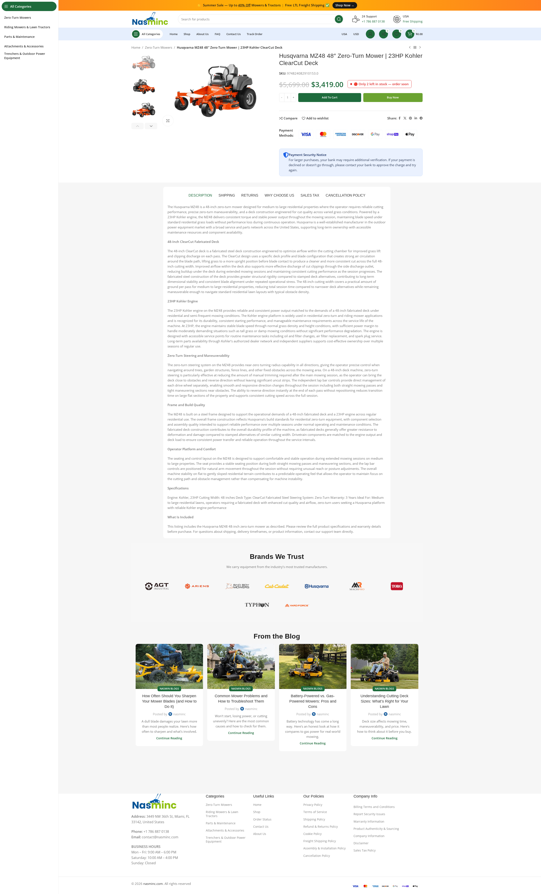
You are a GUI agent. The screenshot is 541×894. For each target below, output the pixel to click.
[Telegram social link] (421, 118)
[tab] (200, 195)
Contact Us (260, 827)
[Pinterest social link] (410, 118)
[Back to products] (414, 47)
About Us (259, 834)
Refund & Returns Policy (320, 827)
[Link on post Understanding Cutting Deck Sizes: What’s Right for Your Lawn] (384, 666)
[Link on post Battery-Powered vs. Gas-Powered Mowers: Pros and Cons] (313, 666)
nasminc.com (153, 883)
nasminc (179, 714)
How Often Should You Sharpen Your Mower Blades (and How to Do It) (169, 701)
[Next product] (420, 47)
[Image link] (154, 801)
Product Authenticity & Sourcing (376, 829)
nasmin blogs (169, 688)
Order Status (262, 819)
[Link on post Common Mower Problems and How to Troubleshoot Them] (241, 666)
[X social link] (405, 118)
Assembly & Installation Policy (324, 848)
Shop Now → (344, 5)
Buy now (393, 97)
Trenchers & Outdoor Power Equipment (226, 839)
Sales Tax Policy (365, 850)
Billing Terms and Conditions (374, 807)
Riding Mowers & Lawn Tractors (222, 814)
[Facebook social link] (399, 118)
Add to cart (329, 97)
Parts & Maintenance (221, 823)
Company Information (369, 836)
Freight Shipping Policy (319, 841)
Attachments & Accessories (225, 830)
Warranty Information (369, 821)
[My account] (370, 34)
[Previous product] (409, 47)
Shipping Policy (314, 819)
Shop (256, 812)
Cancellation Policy (316, 856)
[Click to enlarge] (168, 120)
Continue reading (169, 738)
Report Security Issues (369, 814)
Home (135, 47)
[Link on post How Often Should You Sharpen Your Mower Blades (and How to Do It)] (169, 666)
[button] (137, 126)
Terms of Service (315, 812)
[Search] (339, 19)
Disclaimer (361, 843)
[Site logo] (150, 19)
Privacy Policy (312, 805)
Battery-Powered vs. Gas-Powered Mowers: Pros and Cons (312, 701)
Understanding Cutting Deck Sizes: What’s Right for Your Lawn (384, 701)
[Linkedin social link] (415, 118)
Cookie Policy (312, 834)
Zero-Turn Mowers (158, 47)
